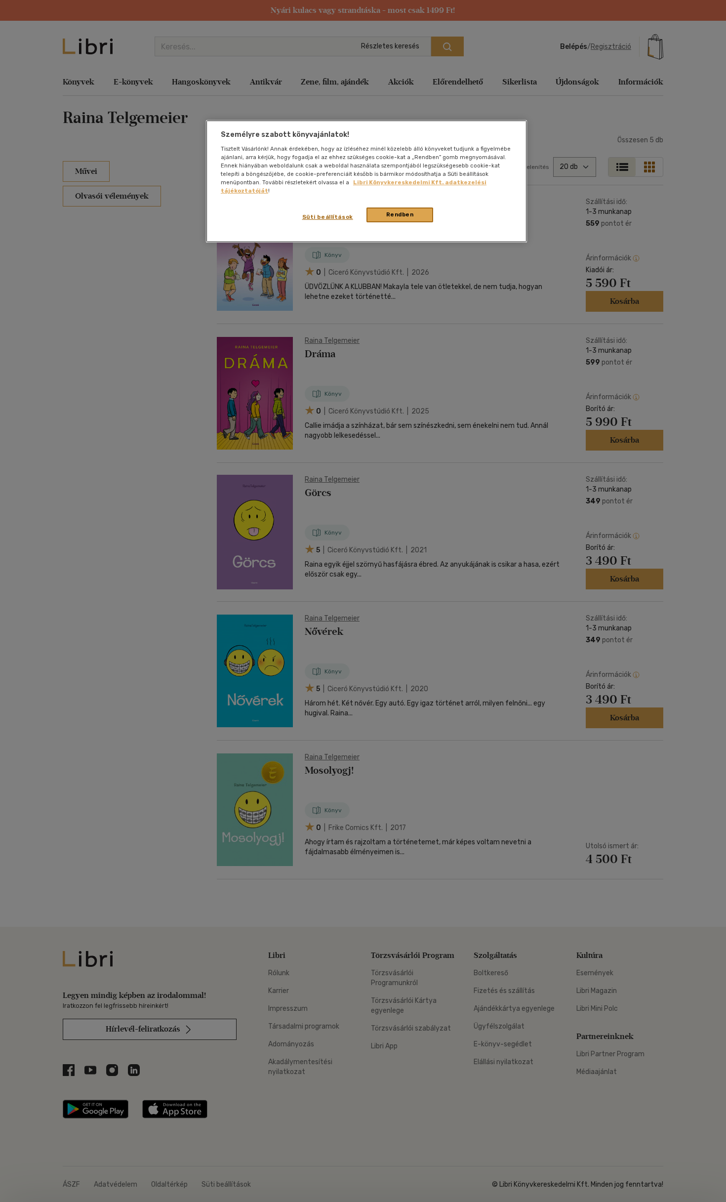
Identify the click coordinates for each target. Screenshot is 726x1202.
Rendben (400, 214)
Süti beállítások (327, 216)
